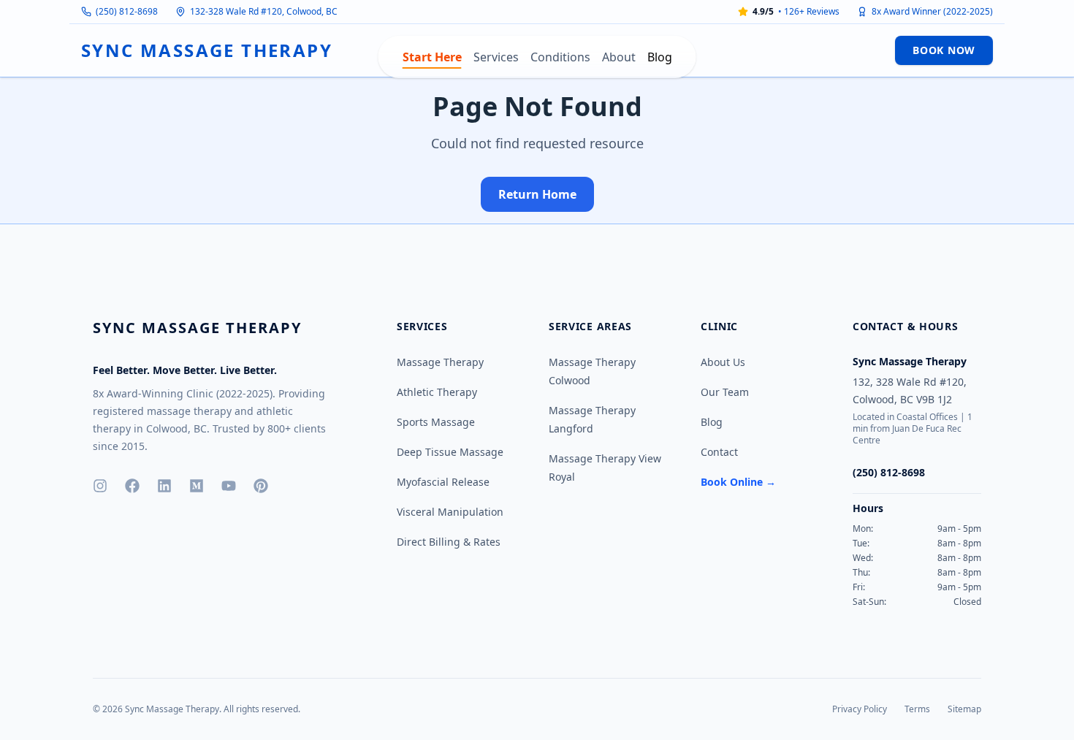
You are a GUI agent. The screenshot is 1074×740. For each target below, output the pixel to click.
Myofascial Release (443, 482)
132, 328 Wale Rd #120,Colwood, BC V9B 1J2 (910, 390)
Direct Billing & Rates (448, 542)
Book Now (944, 50)
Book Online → (738, 482)
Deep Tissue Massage (450, 452)
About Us (723, 362)
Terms (917, 709)
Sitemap (964, 709)
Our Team (725, 392)
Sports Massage (436, 422)
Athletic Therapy (437, 392)
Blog (659, 57)
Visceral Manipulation (450, 512)
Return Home (537, 194)
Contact (719, 452)
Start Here (432, 57)
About (619, 57)
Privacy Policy (859, 709)
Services (496, 57)
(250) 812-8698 (127, 12)
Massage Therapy (440, 362)
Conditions (560, 57)
